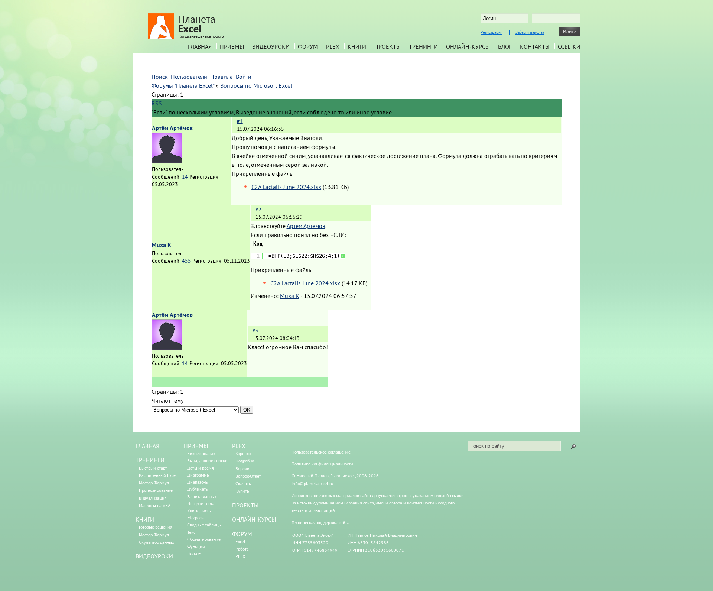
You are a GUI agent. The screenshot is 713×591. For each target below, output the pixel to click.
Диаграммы (198, 475)
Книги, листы (199, 510)
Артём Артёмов (172, 128)
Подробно (244, 461)
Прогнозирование (156, 490)
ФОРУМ (242, 534)
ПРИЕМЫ (196, 445)
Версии (242, 468)
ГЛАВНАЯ (147, 445)
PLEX (332, 46)
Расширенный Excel (158, 475)
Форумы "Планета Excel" (183, 85)
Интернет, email (202, 503)
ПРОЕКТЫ (245, 505)
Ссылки (569, 46)
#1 (240, 121)
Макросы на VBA (154, 505)
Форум (308, 46)
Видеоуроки (271, 46)
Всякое (194, 553)
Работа (242, 549)
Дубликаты (198, 489)
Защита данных (202, 496)
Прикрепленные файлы (263, 173)
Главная (200, 46)
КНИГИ (145, 519)
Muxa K (161, 245)
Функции (196, 546)
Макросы (195, 517)
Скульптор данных (156, 542)
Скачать (243, 483)
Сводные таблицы (204, 524)
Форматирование (204, 539)
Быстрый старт (153, 468)
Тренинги (423, 46)
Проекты (387, 46)
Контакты (535, 46)
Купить (242, 491)
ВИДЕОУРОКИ (154, 556)
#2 (258, 209)
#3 (255, 330)
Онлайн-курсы (468, 46)
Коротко (243, 453)
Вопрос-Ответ (248, 476)
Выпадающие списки (207, 460)
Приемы (232, 46)
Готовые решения (155, 527)
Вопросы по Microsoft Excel (256, 85)
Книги (357, 46)
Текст (192, 532)
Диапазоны (198, 482)
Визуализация (153, 498)
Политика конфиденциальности (322, 464)
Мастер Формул (154, 483)
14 (185, 176)
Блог (505, 46)
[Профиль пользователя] (167, 161)
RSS (157, 103)
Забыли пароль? (529, 32)
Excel (240, 541)
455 (186, 260)
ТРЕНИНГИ (150, 460)
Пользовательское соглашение (321, 452)
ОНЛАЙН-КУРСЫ (254, 519)
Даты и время (200, 468)
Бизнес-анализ (201, 453)
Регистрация (491, 32)
